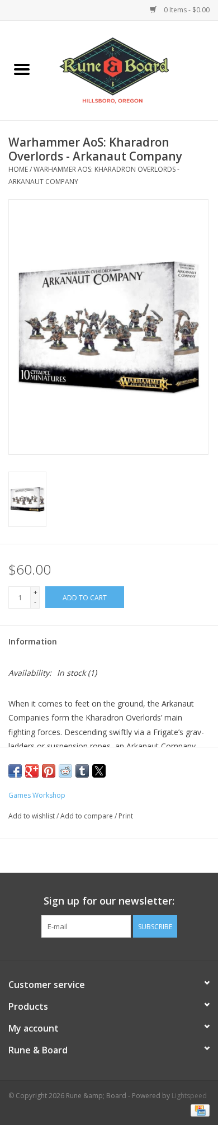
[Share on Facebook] (15, 771)
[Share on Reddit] (65, 771)
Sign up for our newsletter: (109, 901)
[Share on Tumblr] (82, 771)
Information (32, 641)
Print (126, 816)
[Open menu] (22, 69)
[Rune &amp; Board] (131, 69)
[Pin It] (48, 771)
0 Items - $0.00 (186, 10)
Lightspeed (189, 1095)
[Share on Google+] (32, 771)
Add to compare (87, 816)
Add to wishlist (32, 816)
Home (18, 169)
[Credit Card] (198, 1109)
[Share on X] (99, 771)
